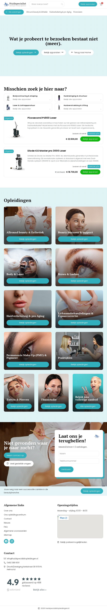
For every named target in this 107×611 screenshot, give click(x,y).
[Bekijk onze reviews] (27, 584)
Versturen (66, 469)
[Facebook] (6, 541)
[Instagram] (12, 541)
